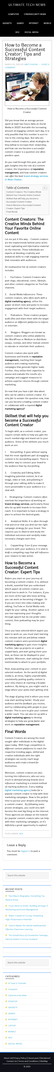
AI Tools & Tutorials (17, 983)
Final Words (11, 211)
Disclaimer (45, 1058)
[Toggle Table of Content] (44, 188)
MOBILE (12, 1031)
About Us (8, 1058)
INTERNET (13, 1019)
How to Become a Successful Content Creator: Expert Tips (23, 207)
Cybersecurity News (17, 995)
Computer (13, 989)
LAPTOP (12, 1025)
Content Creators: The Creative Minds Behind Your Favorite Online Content (23, 193)
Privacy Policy (19, 1058)
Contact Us (12, 1061)
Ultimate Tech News (27, 4)
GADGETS (12, 1007)
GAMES (11, 1013)
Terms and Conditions (28, 1061)
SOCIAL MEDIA (15, 1043)
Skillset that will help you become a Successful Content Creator (22, 200)
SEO (21, 833)
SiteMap (44, 1061)
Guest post (33, 1058)
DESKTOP (12, 1001)
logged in (25, 851)
